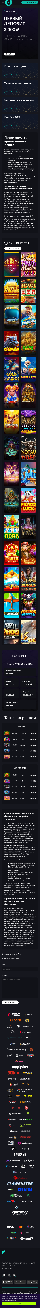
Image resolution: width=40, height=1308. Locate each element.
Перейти (10, 74)
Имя (3, 965)
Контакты (7, 1268)
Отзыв (4, 975)
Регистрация (30, 2)
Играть (9, 54)
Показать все (13, 248)
